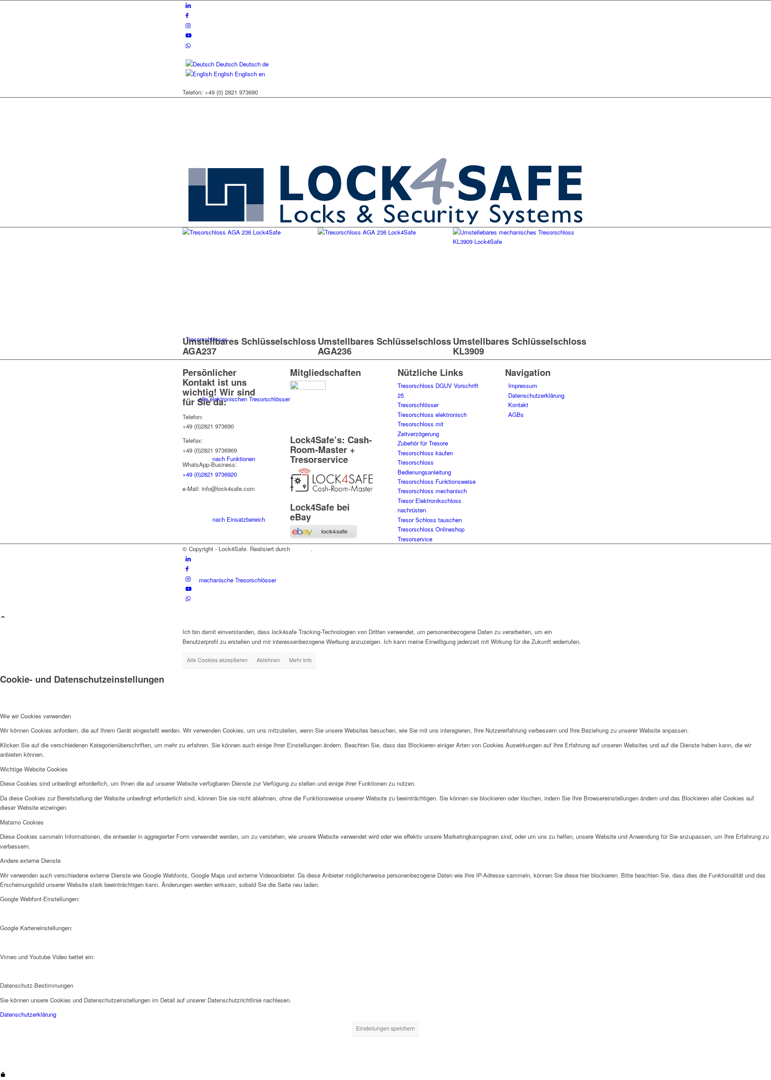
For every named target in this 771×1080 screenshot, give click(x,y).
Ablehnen (268, 660)
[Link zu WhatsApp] (188, 45)
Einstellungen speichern (385, 1028)
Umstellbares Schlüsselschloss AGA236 (384, 345)
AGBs (516, 414)
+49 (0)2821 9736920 (209, 474)
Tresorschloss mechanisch (432, 490)
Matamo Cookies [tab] (22, 822)
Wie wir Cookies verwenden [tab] (35, 716)
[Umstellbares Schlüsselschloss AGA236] (385, 232)
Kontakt (518, 404)
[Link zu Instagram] (188, 25)
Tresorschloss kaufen (425, 453)
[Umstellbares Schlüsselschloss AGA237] (250, 232)
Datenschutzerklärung (536, 395)
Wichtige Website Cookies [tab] (34, 769)
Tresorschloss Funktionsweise (437, 481)
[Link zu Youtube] (188, 35)
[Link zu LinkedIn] (188, 5)
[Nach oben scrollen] (3, 617)
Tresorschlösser (418, 404)
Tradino (301, 548)
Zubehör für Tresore (423, 443)
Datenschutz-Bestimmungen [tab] (36, 985)
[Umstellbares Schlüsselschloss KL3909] (520, 241)
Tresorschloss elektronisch (432, 414)
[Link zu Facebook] (187, 15)
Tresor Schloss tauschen (430, 519)
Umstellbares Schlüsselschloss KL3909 (519, 345)
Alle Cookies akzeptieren (217, 660)
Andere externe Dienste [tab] (30, 860)
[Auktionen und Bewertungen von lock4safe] (323, 536)
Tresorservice (415, 539)
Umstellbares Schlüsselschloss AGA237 (249, 345)
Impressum (522, 385)
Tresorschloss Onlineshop (431, 529)
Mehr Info (300, 660)
